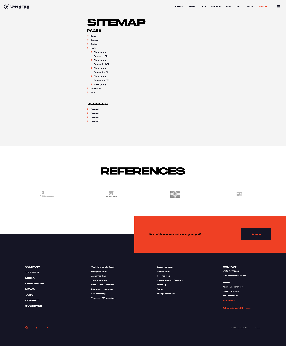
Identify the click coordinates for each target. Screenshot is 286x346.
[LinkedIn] (47, 327)
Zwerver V (95, 121)
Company (179, 6)
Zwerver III (95, 117)
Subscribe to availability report (237, 308)
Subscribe (263, 6)
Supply (160, 289)
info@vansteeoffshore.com (234, 275)
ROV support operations (102, 289)
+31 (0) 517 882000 (231, 271)
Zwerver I (94, 109)
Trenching (161, 284)
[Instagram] (26, 328)
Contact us (256, 234)
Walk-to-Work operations (102, 284)
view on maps (229, 300)
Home (93, 36)
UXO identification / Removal (170, 280)
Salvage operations (166, 293)
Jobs (238, 6)
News (228, 6)
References (216, 6)
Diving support (163, 271)
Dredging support (99, 271)
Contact (249, 6)
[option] (93, 194)
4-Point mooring (98, 293)
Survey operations (165, 267)
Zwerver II (95, 113)
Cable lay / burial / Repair (103, 267)
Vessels (192, 6)
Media (203, 6)
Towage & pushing (99, 280)
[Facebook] (36, 328)
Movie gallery (100, 84)
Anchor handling (98, 276)
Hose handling (163, 276)
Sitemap (258, 328)
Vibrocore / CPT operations (103, 298)
